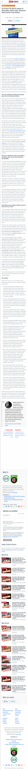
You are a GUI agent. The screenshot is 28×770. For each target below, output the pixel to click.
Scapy (3, 135)
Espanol (4, 719)
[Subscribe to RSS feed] (24, 506)
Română (4, 721)
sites (10, 67)
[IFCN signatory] (14, 752)
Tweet (18, 21)
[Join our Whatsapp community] (14, 506)
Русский (17, 721)
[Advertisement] (14, 454)
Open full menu (2, 2)
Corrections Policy (6, 713)
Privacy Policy (18, 712)
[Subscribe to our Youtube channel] (19, 506)
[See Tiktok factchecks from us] (4, 506)
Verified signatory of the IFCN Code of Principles (14, 496)
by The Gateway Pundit (19, 65)
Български (5, 718)
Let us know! (14, 492)
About (16, 708)
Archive (4, 715)
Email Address (6, 515)
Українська (17, 723)
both (7, 67)
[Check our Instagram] (11, 506)
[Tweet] (26, 1)
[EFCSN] (14, 759)
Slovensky (5, 723)
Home (4, 708)
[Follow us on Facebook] (9, 506)
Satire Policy (5, 712)
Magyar (16, 719)
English (16, 718)
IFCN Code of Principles (8, 710)
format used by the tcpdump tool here (17, 130)
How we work (18, 710)
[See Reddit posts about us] (21, 506)
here (18, 44)
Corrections (17, 713)
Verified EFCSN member (9, 497)
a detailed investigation (19, 58)
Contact (16, 715)
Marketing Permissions (8, 521)
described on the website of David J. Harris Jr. (16, 63)
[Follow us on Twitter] (16, 506)
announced (14, 81)
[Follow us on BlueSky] (6, 506)
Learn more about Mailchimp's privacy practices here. (12, 536)
